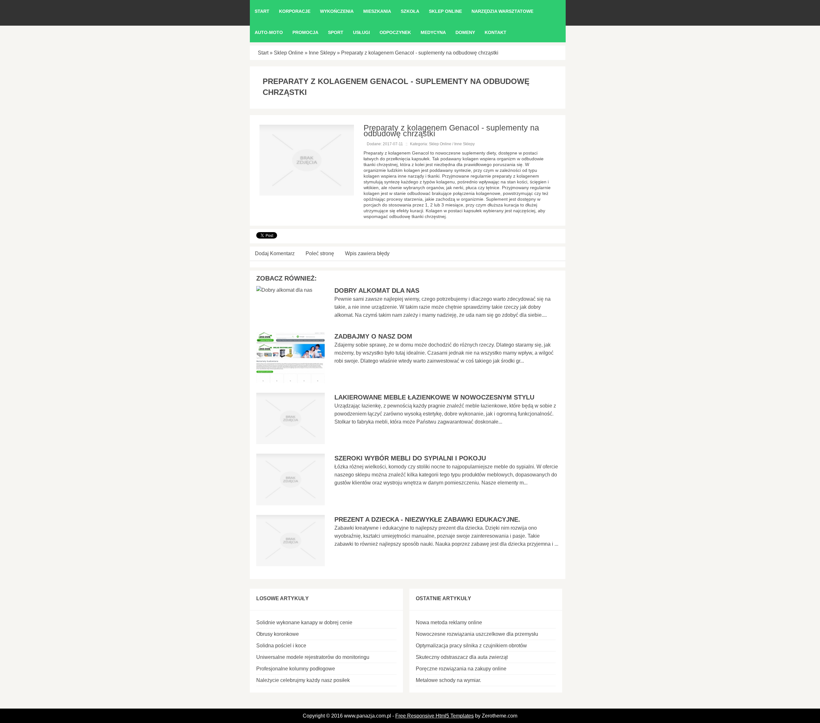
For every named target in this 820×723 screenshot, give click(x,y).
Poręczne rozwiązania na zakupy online (461, 668)
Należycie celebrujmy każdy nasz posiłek (303, 680)
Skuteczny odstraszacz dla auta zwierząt (462, 657)
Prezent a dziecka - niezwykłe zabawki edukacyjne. (427, 519)
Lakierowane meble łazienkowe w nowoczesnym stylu (434, 397)
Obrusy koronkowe (277, 634)
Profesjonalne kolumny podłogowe (295, 668)
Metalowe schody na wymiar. (448, 680)
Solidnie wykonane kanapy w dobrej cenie (304, 622)
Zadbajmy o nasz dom (373, 336)
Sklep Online (288, 52)
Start (263, 52)
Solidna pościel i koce (281, 645)
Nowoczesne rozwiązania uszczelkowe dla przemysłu (477, 634)
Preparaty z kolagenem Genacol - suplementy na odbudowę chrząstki (419, 52)
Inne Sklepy (322, 52)
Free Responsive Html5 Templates (434, 716)
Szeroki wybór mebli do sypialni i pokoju (410, 458)
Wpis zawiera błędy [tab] (367, 253)
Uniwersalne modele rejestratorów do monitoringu (312, 657)
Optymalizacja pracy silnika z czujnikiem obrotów (471, 645)
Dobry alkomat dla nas (376, 290)
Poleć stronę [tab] (320, 253)
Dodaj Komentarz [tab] (275, 253)
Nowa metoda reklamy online (449, 622)
